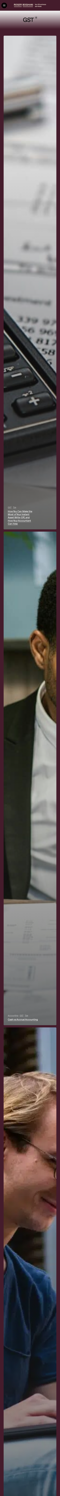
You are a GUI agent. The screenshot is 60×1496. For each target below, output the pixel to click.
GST (10, 507)
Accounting (13, 1016)
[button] (4, 5)
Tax (14, 507)
